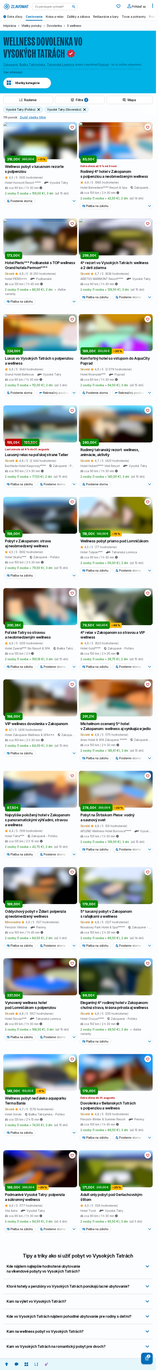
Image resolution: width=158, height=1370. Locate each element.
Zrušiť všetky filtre (33, 117)
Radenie (30, 100)
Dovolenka (54, 25)
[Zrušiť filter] (38, 109)
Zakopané (10, 64)
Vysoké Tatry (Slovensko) (64, 109)
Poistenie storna (21, 201)
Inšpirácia (9, 25)
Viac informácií (12, 72)
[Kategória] (26, 1364)
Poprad (103, 64)
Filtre (81, 100)
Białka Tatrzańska (32, 64)
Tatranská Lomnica (60, 64)
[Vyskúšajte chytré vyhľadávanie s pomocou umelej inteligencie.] (46, 1364)
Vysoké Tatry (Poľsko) (21, 109)
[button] (72, 127)
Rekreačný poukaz (56, 392)
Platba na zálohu (97, 206)
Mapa (132, 100)
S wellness (74, 25)
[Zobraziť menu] (152, 6)
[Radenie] (36, 1364)
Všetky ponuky (31, 25)
